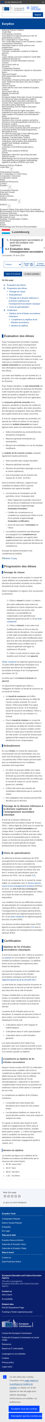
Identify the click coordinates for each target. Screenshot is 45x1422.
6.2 (33, 875)
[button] (28, 7)
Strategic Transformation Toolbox (14, 219)
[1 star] (5, 1196)
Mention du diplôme (19, 326)
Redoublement (15, 295)
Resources (6, 1344)
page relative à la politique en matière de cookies (24, 1384)
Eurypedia (4, 194)
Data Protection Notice (11, 1262)
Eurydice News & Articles (12, 1240)
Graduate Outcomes (8, 213)
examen (8, 958)
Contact (3, 184)
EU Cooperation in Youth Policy (13, 174)
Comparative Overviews (10, 176)
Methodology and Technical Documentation (18, 227)
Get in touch (7, 1295)
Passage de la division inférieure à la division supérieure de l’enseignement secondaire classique (24, 301)
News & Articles (6, 196)
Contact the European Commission (17, 1333)
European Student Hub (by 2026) (14, 215)
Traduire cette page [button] (36, 8)
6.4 (32, 927)
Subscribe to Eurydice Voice (14, 1244)
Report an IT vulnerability (12, 1349)
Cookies (5, 1358)
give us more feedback (16, 1202)
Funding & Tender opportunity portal (17, 1312)
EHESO (3, 205)
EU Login (6, 1231)
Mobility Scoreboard (8, 200)
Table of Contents (13, 274)
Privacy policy (8, 1362)
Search (38, 15)
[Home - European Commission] (14, 8)
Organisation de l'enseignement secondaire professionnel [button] (44, 248)
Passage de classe (17, 292)
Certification (12, 310)
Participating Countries (9, 172)
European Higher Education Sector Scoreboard (20, 209)
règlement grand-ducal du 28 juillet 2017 (19, 980)
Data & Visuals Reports (12, 1223)
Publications (5, 221)
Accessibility (7, 1299)
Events (3, 225)
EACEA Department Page (13, 1308)
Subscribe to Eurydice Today (14, 1248)
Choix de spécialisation (19, 307)
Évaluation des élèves (16, 285)
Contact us (6, 1258)
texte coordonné (17, 917)
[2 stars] (6, 1196)
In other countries (32, 274)
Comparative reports (8, 178)
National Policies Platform (11, 165)
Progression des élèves (17, 288)
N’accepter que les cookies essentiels (26, 1416)
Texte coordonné (10, 662)
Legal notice (7, 1367)
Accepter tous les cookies (24, 1409)
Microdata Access (7, 217)
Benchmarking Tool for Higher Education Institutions (22, 211)
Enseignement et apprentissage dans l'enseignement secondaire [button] (1, 248)
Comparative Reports (9, 190)
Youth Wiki (4, 167)
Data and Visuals (7, 192)
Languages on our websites (13, 1354)
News (2, 180)
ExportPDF (26, 264)
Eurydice (4, 185)
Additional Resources (9, 182)
